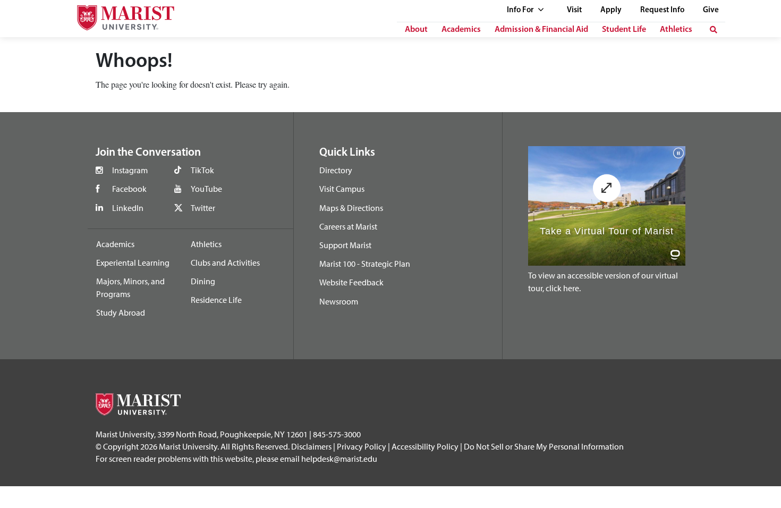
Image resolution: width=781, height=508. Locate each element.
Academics (461, 30)
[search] (713, 29)
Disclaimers (311, 446)
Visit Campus (341, 188)
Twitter (203, 207)
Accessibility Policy (425, 446)
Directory (335, 170)
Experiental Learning (132, 262)
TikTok (202, 170)
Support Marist (345, 245)
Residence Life (216, 299)
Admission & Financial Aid (541, 30)
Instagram (130, 170)
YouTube (206, 188)
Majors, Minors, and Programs (130, 287)
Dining (203, 281)
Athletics (676, 30)
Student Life (624, 30)
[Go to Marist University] (119, 15)
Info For (521, 10)
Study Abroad (120, 312)
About (416, 30)
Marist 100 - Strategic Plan (364, 263)
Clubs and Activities (225, 262)
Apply (611, 10)
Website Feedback (351, 282)
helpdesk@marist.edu (339, 458)
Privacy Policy (361, 446)
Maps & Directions (351, 207)
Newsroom (338, 301)
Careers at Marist (348, 226)
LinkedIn (127, 207)
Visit (574, 10)
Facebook (129, 188)
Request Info (662, 10)
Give (711, 10)
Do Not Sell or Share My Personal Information (544, 446)
